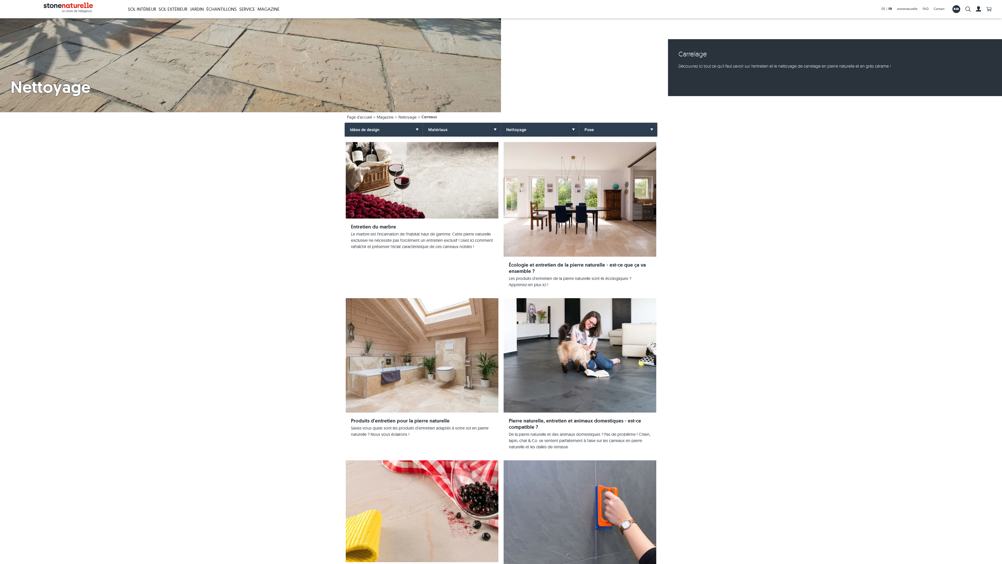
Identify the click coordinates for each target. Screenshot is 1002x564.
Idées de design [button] (364, 129)
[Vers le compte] (978, 9)
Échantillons (221, 9)
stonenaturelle (907, 9)
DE (883, 9)
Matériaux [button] (438, 129)
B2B (956, 9)
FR (890, 9)
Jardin (197, 9)
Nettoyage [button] (516, 129)
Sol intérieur (142, 9)
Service (247, 9)
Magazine (268, 9)
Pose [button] (589, 129)
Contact (939, 9)
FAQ (925, 9)
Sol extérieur (173, 9)
